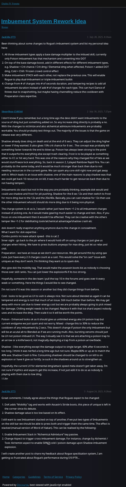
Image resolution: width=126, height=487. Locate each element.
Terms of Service (53, 477)
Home (6, 477)
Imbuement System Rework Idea (43, 21)
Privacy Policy (74, 477)
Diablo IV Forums (10, 3)
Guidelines (34, 477)
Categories (19, 477)
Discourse (23, 485)
